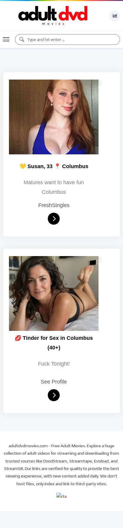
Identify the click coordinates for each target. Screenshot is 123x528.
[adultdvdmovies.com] (53, 16)
